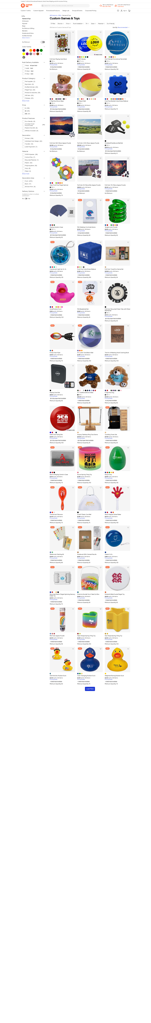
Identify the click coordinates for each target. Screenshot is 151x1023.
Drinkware (25, 21)
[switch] (43, 42)
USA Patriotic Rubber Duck (58, 675)
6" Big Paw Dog (109, 392)
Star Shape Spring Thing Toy (113, 636)
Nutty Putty (108, 474)
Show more (25, 38)
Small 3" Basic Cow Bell (84, 514)
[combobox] (65, 5)
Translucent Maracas (56, 514)
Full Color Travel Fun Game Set (114, 269)
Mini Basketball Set (83, 309)
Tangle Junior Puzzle (111, 227)
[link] (26, 6)
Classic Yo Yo (108, 554)
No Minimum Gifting (28, 28)
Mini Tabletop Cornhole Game (86, 227)
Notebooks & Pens (28, 33)
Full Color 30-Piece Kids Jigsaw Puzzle (88, 185)
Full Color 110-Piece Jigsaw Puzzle (115, 185)
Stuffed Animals (27, 36)
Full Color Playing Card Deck (58, 59)
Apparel (24, 23)
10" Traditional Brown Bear (85, 392)
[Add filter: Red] (34, 50)
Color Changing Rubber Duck (86, 675)
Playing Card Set (55, 392)
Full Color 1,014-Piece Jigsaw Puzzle (88, 143)
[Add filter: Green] (41, 50)
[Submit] (42, 5)
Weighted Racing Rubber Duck (114, 675)
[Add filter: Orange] (30, 50)
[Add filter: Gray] (30, 53)
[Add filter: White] (27, 50)
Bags (23, 26)
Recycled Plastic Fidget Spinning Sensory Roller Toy (62, 595)
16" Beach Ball (81, 101)
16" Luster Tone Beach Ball (85, 352)
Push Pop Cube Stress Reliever (86, 269)
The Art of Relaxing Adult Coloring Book (117, 352)
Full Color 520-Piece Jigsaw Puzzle (60, 143)
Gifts (59, 15)
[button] (124, 6)
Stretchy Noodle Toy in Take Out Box (88, 594)
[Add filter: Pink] (34, 53)
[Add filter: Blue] (23, 50)
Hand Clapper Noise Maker (113, 514)
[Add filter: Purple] (27, 53)
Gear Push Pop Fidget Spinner (59, 185)
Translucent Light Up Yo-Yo (58, 269)
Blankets (24, 31)
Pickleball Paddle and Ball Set (114, 143)
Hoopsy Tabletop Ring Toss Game (87, 434)
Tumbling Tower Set (111, 434)
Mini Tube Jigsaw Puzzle (57, 636)
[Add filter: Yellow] (23, 53)
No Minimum (26, 42)
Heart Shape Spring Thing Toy (86, 636)
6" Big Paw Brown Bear (57, 101)
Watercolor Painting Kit (57, 554)
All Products (53, 15)
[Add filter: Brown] (37, 53)
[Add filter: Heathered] (23, 57)
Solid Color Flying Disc (56, 434)
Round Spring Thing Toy (84, 474)
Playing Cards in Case (56, 227)
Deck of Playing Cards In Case (59, 474)
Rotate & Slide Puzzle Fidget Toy (115, 594)
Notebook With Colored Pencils (86, 554)
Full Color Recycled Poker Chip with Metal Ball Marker (117, 309)
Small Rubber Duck (55, 309)
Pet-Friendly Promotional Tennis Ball (116, 59)
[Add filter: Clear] (41, 53)
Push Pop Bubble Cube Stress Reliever (116, 101)
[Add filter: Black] (37, 50)
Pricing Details (53, 65)
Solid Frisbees (81, 59)
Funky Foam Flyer (55, 352)
